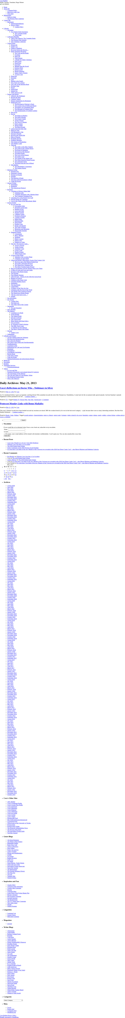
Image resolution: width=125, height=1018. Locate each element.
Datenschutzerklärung (17, 23)
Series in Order (11, 17)
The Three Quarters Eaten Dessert (24, 267)
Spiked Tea (14, 91)
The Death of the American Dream (21, 291)
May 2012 (10, 763)
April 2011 (10, 785)
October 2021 (11, 577)
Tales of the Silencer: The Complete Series (23, 38)
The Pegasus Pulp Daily (14, 829)
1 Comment (45, 399)
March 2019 (10, 628)
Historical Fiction (12, 170)
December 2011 (11, 771)
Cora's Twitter (11, 815)
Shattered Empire (16, 232)
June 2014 (10, 722)
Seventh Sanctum (12, 898)
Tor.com (9, 874)
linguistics (85, 415)
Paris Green (18, 61)
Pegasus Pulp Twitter (13, 826)
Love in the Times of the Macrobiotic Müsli (23, 201)
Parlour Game (19, 69)
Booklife (9, 935)
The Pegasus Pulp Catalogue (15, 18)
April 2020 (10, 607)
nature (91, 415)
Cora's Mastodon (12, 808)
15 (8, 472)
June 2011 (10, 781)
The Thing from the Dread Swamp (25, 160)
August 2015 (11, 699)
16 (10, 472)
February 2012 (11, 768)
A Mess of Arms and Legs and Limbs (22, 270)
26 (15, 474)
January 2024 (11, 533)
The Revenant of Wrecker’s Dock (24, 104)
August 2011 (11, 778)
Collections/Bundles (13, 37)
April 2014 (10, 725)
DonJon (9, 890)
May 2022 (10, 566)
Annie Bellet (11, 932)
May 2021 (10, 586)
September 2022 (12, 559)
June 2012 (10, 762)
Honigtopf (10, 349)
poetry (99, 415)
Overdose (17, 55)
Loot (12, 79)
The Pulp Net (11, 873)
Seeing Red (14, 89)
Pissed (13, 87)
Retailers (6, 364)
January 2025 (11, 513)
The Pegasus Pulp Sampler (18, 40)
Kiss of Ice (14, 112)
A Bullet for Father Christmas (23, 60)
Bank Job (17, 56)
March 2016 (10, 688)
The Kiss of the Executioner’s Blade (21, 180)
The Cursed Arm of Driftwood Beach (25, 106)
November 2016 (12, 674)
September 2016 (12, 678)
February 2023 (11, 551)
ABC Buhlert (11, 802)
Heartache (14, 186)
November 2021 (12, 576)
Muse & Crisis (15, 130)
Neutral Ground (19, 212)
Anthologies (10, 334)
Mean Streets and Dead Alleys (19, 321)
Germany (64, 415)
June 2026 (10, 487)
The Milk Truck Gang (17, 326)
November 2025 (12, 499)
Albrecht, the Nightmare (18, 96)
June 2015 (10, 702)
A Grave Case (19, 74)
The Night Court (19, 156)
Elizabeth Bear (11, 947)
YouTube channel (12, 833)
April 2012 (10, 765)
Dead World (18, 222)
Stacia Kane (10, 985)
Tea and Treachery (16, 308)
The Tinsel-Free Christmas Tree (24, 265)
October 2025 (11, 500)
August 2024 (11, 522)
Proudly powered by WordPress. (9, 1017)
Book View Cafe (12, 845)
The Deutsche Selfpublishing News (17, 828)
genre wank (57, 415)
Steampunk (10, 306)
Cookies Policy (19, 27)
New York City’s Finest (18, 83)
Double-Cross (19, 224)
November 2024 (12, 517)
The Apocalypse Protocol (18, 188)
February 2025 (11, 512)
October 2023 (11, 538)
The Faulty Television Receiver (24, 263)
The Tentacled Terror (21, 161)
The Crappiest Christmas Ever (23, 196)
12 (15, 470)
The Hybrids (14, 273)
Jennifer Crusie (11, 957)
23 (10, 474)
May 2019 (10, 625)
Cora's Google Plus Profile (15, 805)
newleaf (9, 924)
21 (6, 474)
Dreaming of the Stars (21, 207)
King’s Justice (19, 124)
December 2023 (12, 535)
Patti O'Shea (10, 973)
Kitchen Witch (19, 68)
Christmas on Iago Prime (22, 258)
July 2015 (10, 701)
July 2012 (10, 760)
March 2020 (10, 609)
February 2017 (11, 670)
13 (4, 472)
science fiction (111, 415)
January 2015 (11, 711)
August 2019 (11, 620)
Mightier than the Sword (22, 66)
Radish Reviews (12, 858)
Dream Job (14, 45)
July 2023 (10, 543)
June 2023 (10, 545)
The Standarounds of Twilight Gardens (26, 110)
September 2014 (12, 717)
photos (95, 415)
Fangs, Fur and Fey (13, 850)
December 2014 (12, 712)
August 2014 (11, 719)
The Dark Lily (15, 303)
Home (5, 7)
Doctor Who (23, 399)
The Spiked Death (16, 316)
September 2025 (12, 502)
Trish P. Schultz (11, 991)
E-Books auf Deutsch (10, 336)
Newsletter (7, 362)
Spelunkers (14, 283)
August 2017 (11, 660)
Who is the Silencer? (13, 378)
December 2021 (12, 574)
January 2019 (11, 632)
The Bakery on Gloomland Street (24, 107)
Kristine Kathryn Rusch (14, 965)
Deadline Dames (12, 944)
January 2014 (11, 730)
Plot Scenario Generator (14, 896)
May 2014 (10, 724)
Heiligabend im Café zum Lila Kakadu (18, 347)
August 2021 (11, 581)
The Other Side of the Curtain (19, 304)
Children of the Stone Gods (19, 280)
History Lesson (19, 239)
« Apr (5, 478)
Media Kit (7, 360)
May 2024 (10, 527)
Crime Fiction (11, 43)
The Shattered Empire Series (15, 377)
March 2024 (10, 530)
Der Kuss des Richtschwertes (15, 339)
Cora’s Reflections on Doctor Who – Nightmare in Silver (26, 388)
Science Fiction (11, 203)
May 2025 (10, 507)
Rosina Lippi (11, 978)
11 (13, 470)
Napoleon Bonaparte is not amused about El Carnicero (23, 372)
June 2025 (10, 505)
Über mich (10, 14)
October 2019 (11, 617)
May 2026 (10, 489)
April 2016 (10, 686)
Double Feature (19, 252)
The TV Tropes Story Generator (16, 901)
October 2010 (11, 794)
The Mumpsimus (12, 869)
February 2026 (11, 494)
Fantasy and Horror (13, 94)
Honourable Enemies (21, 230)
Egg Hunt (17, 64)
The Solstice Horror (20, 168)
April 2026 (10, 490)
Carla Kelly (10, 937)
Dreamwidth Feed (12, 818)
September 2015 (12, 697)
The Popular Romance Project (16, 871)
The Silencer (11, 311)
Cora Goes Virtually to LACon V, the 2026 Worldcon (22, 443)
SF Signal (10, 861)
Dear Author (11, 848)
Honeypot (14, 76)
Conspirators (18, 234)
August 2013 (11, 739)
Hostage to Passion (16, 175)
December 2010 (12, 791)
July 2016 (10, 681)
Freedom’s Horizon (20, 216)
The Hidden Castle (16, 143)
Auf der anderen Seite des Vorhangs (17, 337)
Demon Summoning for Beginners (21, 101)
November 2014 (12, 714)
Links (11, 415)
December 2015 (12, 693)
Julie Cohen (10, 960)
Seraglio (13, 176)
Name (5, 429)
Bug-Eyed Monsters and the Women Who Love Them (26, 268)
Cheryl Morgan (11, 940)
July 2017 (10, 661)
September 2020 (12, 599)
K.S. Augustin (11, 963)
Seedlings (17, 237)
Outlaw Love (15, 332)
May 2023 (10, 546)
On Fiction (10, 856)
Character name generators (15, 886)
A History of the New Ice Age (19, 288)
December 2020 (12, 594)
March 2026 (10, 492)
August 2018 (11, 640)
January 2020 (11, 612)
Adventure (10, 30)
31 (12, 477)
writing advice (120, 415)
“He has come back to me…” (19, 295)
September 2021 (12, 579)
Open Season (18, 58)
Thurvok (13, 145)
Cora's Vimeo (11, 816)
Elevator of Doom (16, 318)
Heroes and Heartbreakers (14, 853)
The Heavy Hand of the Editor (20, 329)
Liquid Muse (14, 286)
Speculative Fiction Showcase (16, 866)
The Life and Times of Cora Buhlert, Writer (19, 375)
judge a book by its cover (74, 415)
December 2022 (12, 554)
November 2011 (12, 773)
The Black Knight (20, 127)
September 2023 (12, 540)
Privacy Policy (15, 25)
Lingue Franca (11, 915)
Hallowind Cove (16, 102)
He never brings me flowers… (19, 50)
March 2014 (10, 727)
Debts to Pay (18, 240)
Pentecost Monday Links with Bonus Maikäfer (22, 403)
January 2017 (11, 671)
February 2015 (11, 709)
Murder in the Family (17, 81)
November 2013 (12, 734)
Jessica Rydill (11, 958)
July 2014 (10, 720)
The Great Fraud (16, 319)
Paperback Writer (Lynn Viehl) (16, 970)
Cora (17, 392)
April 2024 (10, 528)
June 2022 (10, 564)
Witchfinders (14, 165)
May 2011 (10, 783)
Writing (16, 415)
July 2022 (10, 563)
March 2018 (10, 648)
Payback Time (15, 86)
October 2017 (11, 656)
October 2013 (11, 735)
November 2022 (12, 556)
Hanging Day (15, 171)
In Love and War (16, 204)
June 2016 (10, 683)
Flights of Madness (16, 48)
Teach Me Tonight (12, 868)
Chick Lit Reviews (12, 846)
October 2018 (11, 637)
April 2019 (10, 627)
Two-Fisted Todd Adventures (19, 32)
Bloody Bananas (19, 71)
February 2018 (11, 650)
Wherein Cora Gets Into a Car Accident (18, 444)
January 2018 (11, 651)
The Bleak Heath (20, 153)
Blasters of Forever (16, 278)
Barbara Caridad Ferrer (14, 934)
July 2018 (10, 642)
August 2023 (11, 541)
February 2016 (11, 689)
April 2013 (10, 745)
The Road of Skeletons (21, 150)
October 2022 (11, 558)
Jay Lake (10, 954)
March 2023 (10, 550)
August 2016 (11, 679)
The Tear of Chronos (21, 122)
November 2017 (12, 655)
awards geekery (28, 415)
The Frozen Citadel (20, 119)
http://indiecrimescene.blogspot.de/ (17, 820)
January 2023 (11, 553)
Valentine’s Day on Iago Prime (23, 257)
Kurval (13, 114)
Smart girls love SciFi (13, 864)
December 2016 (12, 673)
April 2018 (10, 647)
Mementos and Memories (22, 229)
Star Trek (30, 399)
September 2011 (12, 776)
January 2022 (11, 573)
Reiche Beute (11, 354)
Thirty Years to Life (16, 92)
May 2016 (10, 684)
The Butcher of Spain (17, 178)
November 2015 (12, 694)
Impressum (10, 22)
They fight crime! (12, 903)
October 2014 (11, 716)
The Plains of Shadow (21, 115)
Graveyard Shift (19, 211)
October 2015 (11, 696)
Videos (6, 368)
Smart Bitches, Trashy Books (15, 863)
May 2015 (10, 704)
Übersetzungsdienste (13, 367)
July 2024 (10, 523)
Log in (9, 1007)
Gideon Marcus (11, 460)
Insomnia (13, 78)
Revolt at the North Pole (18, 135)
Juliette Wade (11, 962)
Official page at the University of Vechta (19, 823)
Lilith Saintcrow (12, 967)
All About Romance (13, 840)
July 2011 (10, 780)
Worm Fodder (19, 125)
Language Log (11, 913)
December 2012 (12, 752)
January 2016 (11, 691)
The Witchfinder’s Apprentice (23, 166)
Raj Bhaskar (10, 456)
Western (9, 331)
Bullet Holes (18, 219)
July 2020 (10, 602)
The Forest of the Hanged (22, 152)
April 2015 (10, 706)
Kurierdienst (10, 350)
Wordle (9, 904)
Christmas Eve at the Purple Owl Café (22, 198)
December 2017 (12, 653)
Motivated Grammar (13, 916)
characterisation (38, 415)
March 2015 (10, 707)
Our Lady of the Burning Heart (20, 84)
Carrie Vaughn (11, 939)
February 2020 (11, 610)
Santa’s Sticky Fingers (21, 73)
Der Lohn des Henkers (13, 341)
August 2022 (11, 561)
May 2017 (10, 665)
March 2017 (10, 668)
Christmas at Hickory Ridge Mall (20, 191)
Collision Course (19, 214)
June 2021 (10, 584)
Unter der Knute (12, 357)
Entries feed (10, 1009)
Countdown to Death (17, 313)
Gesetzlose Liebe (12, 345)
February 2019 (11, 630)
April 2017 (10, 666)
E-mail (6, 431)
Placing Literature (12, 895)
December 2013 (12, 732)
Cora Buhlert (4, 1)
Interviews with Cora (13, 12)
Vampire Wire (11, 876)
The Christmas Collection (18, 41)
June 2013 (10, 742)
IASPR (9, 855)
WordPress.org (11, 1012)
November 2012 (12, 753)
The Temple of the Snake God (23, 158)
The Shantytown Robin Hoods (20, 293)
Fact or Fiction (15, 322)
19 (15, 472)
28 (6, 477)
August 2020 (11, 600)
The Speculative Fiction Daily (16, 831)
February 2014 (11, 729)
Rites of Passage (15, 137)
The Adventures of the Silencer (16, 373)
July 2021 (10, 582)
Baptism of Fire (19, 209)
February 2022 (11, 571)
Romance (10, 189)
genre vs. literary (48, 415)
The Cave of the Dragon (22, 155)
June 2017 (10, 663)
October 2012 (11, 755)
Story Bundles (11, 309)
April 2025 (10, 508)
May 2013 (10, 743)
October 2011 (11, 775)
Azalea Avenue (19, 247)
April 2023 (10, 548)
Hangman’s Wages (16, 173)
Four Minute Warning (17, 275)
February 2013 (11, 748)
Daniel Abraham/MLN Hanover (16, 942)
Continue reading (31, 396)
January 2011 (11, 789)
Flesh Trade (18, 35)
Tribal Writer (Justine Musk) (15, 990)
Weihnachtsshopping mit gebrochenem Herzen (20, 359)
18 (14, 472)
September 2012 (12, 757)
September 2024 (12, 520)
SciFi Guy (10, 860)
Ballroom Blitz (19, 221)
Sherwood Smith (12, 983)
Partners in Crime (20, 242)
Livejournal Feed (12, 821)
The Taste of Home (20, 227)
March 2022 (10, 569)
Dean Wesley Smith (13, 945)
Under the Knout (16, 181)
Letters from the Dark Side (18, 129)
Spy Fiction (10, 299)
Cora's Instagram (12, 806)
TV (7, 399)
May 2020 (10, 605)
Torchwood (37, 399)
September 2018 (12, 638)
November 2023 (12, 536)
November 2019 (12, 615)
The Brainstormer (12, 899)
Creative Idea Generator (14, 888)
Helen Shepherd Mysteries (18, 51)
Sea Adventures (11, 298)
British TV (16, 399)
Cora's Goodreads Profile (14, 803)
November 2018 (12, 635)
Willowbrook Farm (20, 253)
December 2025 (12, 497)
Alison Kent (10, 931)
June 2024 (10, 525)
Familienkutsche (12, 344)
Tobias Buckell (11, 988)
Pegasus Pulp (11, 825)
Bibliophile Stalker (12, 843)
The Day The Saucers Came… (20, 244)
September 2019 (12, 619)
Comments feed (11, 1011)
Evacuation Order (20, 206)
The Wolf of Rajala (20, 117)
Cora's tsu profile (12, 813)
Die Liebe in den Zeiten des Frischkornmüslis (20, 342)
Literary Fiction (11, 183)
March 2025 (10, 510)
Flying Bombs (15, 314)
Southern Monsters (16, 140)
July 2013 (10, 740)
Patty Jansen (10, 975)
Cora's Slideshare (12, 811)
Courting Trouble (20, 217)
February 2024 (11, 531)
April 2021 (10, 587)
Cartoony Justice (16, 99)
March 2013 (10, 747)
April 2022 (10, 568)
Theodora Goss (11, 986)
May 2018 (10, 645)
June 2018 (10, 643)
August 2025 (11, 504)
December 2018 (12, 633)
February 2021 (11, 591)
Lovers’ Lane (18, 250)
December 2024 (12, 515)
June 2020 (10, 604)
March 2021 (10, 589)
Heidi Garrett (11, 949)
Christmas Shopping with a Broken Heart (27, 194)
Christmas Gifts (19, 193)
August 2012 (11, 758)
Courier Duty (15, 301)
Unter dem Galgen (12, 355)
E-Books (6, 28)
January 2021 (11, 592)
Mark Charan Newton (13, 968)
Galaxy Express (11, 851)
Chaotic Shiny (11, 885)
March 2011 (10, 786)
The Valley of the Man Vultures (24, 147)
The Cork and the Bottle (22, 53)
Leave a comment (5, 417)
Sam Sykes (10, 980)
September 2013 (12, 737)
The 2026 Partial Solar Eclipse (16, 446)
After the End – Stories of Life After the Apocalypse (26, 276)
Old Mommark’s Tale (17, 132)
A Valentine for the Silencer (19, 327)
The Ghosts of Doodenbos (18, 142)
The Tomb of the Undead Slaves (24, 148)
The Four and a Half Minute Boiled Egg (26, 262)
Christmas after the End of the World (21, 290)
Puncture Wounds (16, 133)
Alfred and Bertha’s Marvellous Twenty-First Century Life (28, 260)
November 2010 (12, 793)
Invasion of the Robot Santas (19, 272)
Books (7, 415)
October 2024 (11, 518)
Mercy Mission (19, 235)
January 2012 (11, 770)
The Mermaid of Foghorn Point (24, 109)
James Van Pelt (11, 950)
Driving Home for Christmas (19, 199)
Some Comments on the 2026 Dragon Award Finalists (23, 448)
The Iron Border (15, 285)
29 (8, 477)
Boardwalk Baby (16, 97)
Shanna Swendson (12, 981)
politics (104, 415)
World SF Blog (11, 878)
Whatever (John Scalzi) (14, 993)
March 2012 (10, 766)
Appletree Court (19, 249)
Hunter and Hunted (20, 226)
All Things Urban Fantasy (14, 841)
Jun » (9, 478)
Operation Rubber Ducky (18, 281)
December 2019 (12, 614)
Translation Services (9, 365)
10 (12, 470)
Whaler (13, 296)
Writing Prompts (12, 906)
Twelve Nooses (19, 120)
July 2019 (10, 622)
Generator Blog (11, 891)
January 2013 (11, 750)
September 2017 (12, 658)
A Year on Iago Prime (17, 255)
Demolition (14, 184)
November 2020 (12, 596)
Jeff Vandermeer (12, 955)
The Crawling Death (21, 33)
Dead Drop (18, 63)
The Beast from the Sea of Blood (24, 163)
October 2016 (11, 676)
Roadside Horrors (16, 138)
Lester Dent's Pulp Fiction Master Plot (18, 893)
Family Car (14, 46)
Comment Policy (12, 10)
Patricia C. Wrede (12, 972)
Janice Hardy (11, 952)
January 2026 (11, 495)
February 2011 (11, 788)
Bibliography (7, 15)
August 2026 (11, 485)
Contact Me (7, 20)
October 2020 (11, 597)
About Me (7, 9)
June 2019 (10, 623)
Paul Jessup (10, 977)
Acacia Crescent (19, 245)
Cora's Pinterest (11, 810)
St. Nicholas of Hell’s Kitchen (19, 324)
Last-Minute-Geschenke (14, 352)
